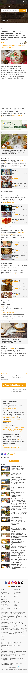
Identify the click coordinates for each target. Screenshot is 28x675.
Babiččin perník (16, 177)
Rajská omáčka (13, 629)
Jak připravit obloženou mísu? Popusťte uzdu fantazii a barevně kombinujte (17, 494)
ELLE (15, 596)
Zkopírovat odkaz (15, 454)
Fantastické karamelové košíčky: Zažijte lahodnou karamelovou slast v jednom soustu (18, 529)
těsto (10, 45)
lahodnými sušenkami (8, 202)
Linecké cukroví (7, 427)
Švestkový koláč (18, 635)
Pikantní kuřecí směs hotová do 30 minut (9, 652)
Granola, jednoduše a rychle (19, 286)
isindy (13, 222)
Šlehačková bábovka (21, 616)
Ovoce (13, 626)
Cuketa (3, 16)
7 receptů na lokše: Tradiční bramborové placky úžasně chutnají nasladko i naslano (18, 508)
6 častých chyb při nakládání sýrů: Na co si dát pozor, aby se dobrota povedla (19, 513)
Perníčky (15, 427)
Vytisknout (11, 454)
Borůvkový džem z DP (17, 206)
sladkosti (3, 47)
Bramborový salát (16, 446)
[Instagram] (12, 582)
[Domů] (2, 29)
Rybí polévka (6, 447)
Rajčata (17, 16)
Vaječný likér (20, 430)
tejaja (13, 180)
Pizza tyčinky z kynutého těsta (7, 648)
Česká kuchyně (15, 625)
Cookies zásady (4, 604)
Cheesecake (3, 630)
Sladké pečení (5, 20)
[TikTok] (22, 582)
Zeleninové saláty (22, 625)
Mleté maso (16, 621)
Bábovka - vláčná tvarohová (19, 183)
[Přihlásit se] (26, 2)
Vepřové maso (22, 621)
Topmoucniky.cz (17, 592)
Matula (13, 259)
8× (2, 42)
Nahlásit (16, 605)
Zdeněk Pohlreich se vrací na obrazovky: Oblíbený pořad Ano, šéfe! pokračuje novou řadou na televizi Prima (13, 655)
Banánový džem (16, 212)
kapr (19, 439)
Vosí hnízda (12, 430)
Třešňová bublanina (18, 617)
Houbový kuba (15, 447)
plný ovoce (11, 348)
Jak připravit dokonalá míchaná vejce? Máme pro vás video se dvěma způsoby (18, 542)
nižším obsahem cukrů (15, 274)
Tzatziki (7, 619)
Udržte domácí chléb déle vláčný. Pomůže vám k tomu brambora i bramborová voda (12, 664)
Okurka (13, 13)
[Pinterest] (9, 582)
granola (23, 45)
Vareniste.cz (14, 296)
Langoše (7, 633)
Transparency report (18, 606)
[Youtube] (15, 582)
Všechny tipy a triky (23, 132)
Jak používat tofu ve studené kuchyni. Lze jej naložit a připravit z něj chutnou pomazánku (17, 469)
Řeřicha (19, 615)
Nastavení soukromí (5, 601)
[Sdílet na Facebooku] (2, 454)
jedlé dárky (11, 47)
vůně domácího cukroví (10, 408)
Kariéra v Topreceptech (19, 602)
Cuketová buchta (12, 633)
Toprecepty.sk (17, 591)
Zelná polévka (4, 617)
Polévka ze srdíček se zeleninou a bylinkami (10, 643)
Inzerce (2, 609)
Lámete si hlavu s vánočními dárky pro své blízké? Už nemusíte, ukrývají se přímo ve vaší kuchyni (14, 152)
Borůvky (22, 16)
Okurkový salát (23, 630)
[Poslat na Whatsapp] (8, 454)
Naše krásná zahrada (5, 597)
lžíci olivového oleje (8, 312)
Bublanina (14, 170)
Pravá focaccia (14, 616)
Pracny (10, 429)
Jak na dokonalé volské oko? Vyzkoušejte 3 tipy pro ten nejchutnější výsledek (18, 554)
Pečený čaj (4, 373)
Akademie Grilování (6, 13)
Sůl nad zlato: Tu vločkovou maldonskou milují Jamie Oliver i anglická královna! (12, 341)
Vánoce (3, 45)
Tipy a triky (6, 6)
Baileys (14, 249)
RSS (15, 601)
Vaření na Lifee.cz (5, 592)
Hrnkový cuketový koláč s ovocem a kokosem (10, 640)
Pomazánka (13, 18)
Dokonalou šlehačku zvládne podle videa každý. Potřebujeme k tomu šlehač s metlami (18, 566)
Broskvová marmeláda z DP (18, 219)
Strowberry (14, 252)
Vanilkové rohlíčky (18, 429)
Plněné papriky (11, 628)
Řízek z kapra (7, 446)
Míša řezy (18, 632)
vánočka (20, 406)
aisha (13, 283)
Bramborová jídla (4, 622)
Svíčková (8, 616)
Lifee (15, 597)
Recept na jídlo (4, 591)
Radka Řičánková (19, 42)
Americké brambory (13, 615)
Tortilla (9, 613)
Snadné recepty (11, 623)
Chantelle (14, 289)
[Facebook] (6, 582)
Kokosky (6, 430)
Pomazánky (9, 612)
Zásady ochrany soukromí (6, 602)
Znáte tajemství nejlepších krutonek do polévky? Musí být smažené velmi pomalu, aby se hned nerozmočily (18, 548)
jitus (13, 173)
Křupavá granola (16, 280)
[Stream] (19, 582)
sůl (7, 47)
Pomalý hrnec (11, 622)
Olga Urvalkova (15, 186)
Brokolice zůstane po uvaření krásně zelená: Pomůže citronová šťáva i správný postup (12, 659)
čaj (6, 45)
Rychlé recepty (4, 623)
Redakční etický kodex (5, 608)
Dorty (10, 626)
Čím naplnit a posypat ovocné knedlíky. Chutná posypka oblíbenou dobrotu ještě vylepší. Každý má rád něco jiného (18, 501)
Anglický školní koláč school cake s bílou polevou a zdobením (13, 651)
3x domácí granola (16, 293)
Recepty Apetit (4, 595)
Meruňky (12, 16)
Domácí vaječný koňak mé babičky (18, 256)
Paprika (17, 13)
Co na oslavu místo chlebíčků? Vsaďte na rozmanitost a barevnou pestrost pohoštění (17, 475)
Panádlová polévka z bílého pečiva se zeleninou (11, 642)
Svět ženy (3, 596)
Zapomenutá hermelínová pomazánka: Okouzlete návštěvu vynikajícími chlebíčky (18, 488)
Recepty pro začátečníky (20, 622)
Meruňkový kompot (5, 646)
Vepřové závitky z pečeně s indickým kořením (10, 645)
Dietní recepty (8, 625)
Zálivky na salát (11, 617)
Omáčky (18, 18)
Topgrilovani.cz (17, 593)
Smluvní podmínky (5, 606)
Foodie (15, 604)
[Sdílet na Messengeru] (5, 454)
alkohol (19, 45)
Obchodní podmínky (5, 605)
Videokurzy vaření (5, 593)
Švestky (22, 13)
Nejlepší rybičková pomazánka (13, 630)
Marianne (16, 595)
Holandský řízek (12, 632)
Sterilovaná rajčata (19, 628)
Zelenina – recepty (16, 612)
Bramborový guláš (20, 629)
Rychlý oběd (7, 635)
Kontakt (15, 608)
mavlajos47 (14, 245)
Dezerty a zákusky (15, 613)
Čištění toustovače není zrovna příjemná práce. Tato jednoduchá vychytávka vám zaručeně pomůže (19, 535)
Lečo (18, 633)
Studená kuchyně (5, 18)
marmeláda (14, 45)
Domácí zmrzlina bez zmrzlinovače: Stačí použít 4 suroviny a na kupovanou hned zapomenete (19, 560)
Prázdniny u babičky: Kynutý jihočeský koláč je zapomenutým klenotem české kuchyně (19, 482)
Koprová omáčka (4, 632)
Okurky (7, 16)
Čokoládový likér (16, 242)
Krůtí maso (11, 621)
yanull (13, 215)
